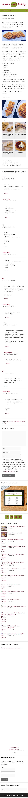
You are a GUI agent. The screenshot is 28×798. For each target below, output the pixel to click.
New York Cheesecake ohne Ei (14, 599)
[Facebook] (7, 517)
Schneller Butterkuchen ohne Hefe (15, 533)
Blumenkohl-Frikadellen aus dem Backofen (17, 569)
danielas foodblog (6, 199)
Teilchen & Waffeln (8, 161)
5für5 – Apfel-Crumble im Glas (14, 585)
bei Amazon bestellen (14, 749)
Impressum (16, 795)
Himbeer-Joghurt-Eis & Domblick (11, 163)
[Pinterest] (16, 517)
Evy (2, 371)
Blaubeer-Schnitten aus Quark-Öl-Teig (16, 554)
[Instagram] (11, 517)
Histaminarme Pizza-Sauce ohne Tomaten (16, 546)
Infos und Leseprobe (14, 747)
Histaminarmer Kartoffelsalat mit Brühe (16, 634)
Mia (3, 278)
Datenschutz (22, 795)
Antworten (6, 193)
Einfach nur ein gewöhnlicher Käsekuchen (17, 606)
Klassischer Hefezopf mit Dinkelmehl (15, 539)
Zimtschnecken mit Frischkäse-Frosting (16, 526)
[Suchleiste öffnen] (26, 10)
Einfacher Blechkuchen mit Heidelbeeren (16, 575)
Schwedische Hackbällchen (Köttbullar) (12, 165)
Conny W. (4, 177)
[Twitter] (20, 517)
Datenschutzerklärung (9, 471)
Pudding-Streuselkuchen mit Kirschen (16, 591)
